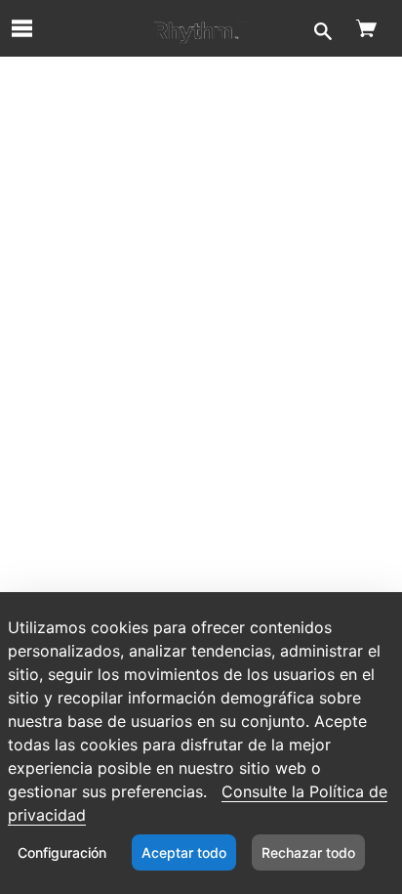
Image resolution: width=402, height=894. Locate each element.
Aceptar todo (183, 852)
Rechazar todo (308, 852)
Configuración (62, 852)
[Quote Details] (201, 28)
